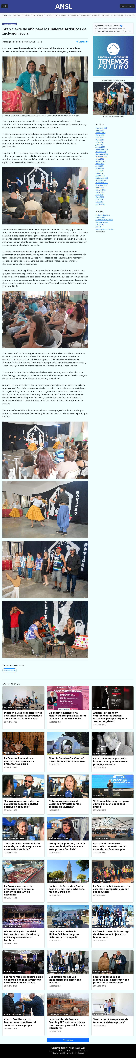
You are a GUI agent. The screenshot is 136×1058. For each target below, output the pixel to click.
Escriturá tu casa (101, 222)
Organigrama (53, 1051)
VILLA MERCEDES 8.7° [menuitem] (29, 15)
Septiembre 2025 (101, 178)
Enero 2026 (99, 187)
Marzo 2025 (99, 164)
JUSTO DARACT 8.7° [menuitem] (73, 15)
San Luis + (99, 224)
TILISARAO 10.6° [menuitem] (119, 15)
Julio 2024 (99, 145)
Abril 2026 (99, 195)
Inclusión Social (9, 670)
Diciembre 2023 (101, 128)
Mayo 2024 (99, 140)
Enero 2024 (99, 130)
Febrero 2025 (100, 161)
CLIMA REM (6, 15)
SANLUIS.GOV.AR (127, 6)
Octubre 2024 (100, 152)
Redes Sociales (72, 1051)
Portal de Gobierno (102, 215)
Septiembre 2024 (101, 149)
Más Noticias (68, 1040)
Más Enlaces (100, 232)
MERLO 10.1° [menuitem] (41, 15)
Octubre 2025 (100, 180)
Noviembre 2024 (101, 154)
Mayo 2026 (99, 197)
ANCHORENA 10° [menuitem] (86, 15)
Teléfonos (62, 1051)
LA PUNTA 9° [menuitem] (49, 15)
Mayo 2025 (99, 168)
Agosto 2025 (100, 176)
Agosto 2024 (100, 147)
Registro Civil (100, 217)
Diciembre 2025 (101, 185)
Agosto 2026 (100, 204)
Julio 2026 (99, 202)
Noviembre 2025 (101, 183)
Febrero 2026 (100, 190)
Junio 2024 (99, 142)
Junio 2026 (99, 199)
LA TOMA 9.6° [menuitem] (96, 15)
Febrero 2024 (100, 133)
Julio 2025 (99, 173)
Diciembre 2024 (101, 156)
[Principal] (4, 6)
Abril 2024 (99, 137)
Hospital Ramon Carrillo (104, 229)
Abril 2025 (99, 166)
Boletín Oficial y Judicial (104, 220)
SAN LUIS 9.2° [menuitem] (17, 15)
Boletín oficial (83, 1051)
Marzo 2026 (99, 192)
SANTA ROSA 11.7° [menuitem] (107, 15)
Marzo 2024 (99, 135)
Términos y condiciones (60, 1053)
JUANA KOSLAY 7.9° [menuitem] (60, 15)
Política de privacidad (76, 1053)
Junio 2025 (99, 171)
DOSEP (98, 227)
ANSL (63, 6)
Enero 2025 (99, 159)
